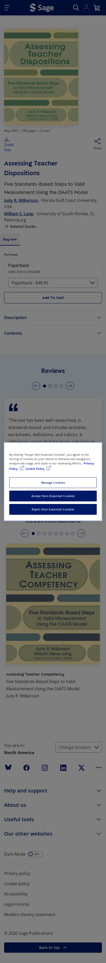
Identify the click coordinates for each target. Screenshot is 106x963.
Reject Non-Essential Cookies (53, 509)
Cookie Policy (35, 469)
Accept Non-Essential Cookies (53, 496)
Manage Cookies (53, 482)
